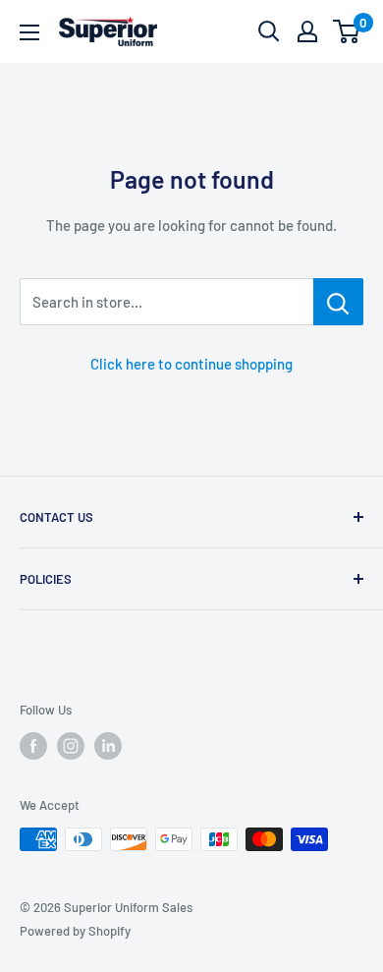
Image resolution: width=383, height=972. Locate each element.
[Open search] (269, 31)
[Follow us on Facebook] (33, 746)
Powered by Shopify (75, 931)
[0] (347, 31)
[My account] (307, 31)
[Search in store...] (338, 301)
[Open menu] (29, 32)
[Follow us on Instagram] (70, 746)
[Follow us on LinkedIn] (108, 746)
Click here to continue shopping (191, 363)
